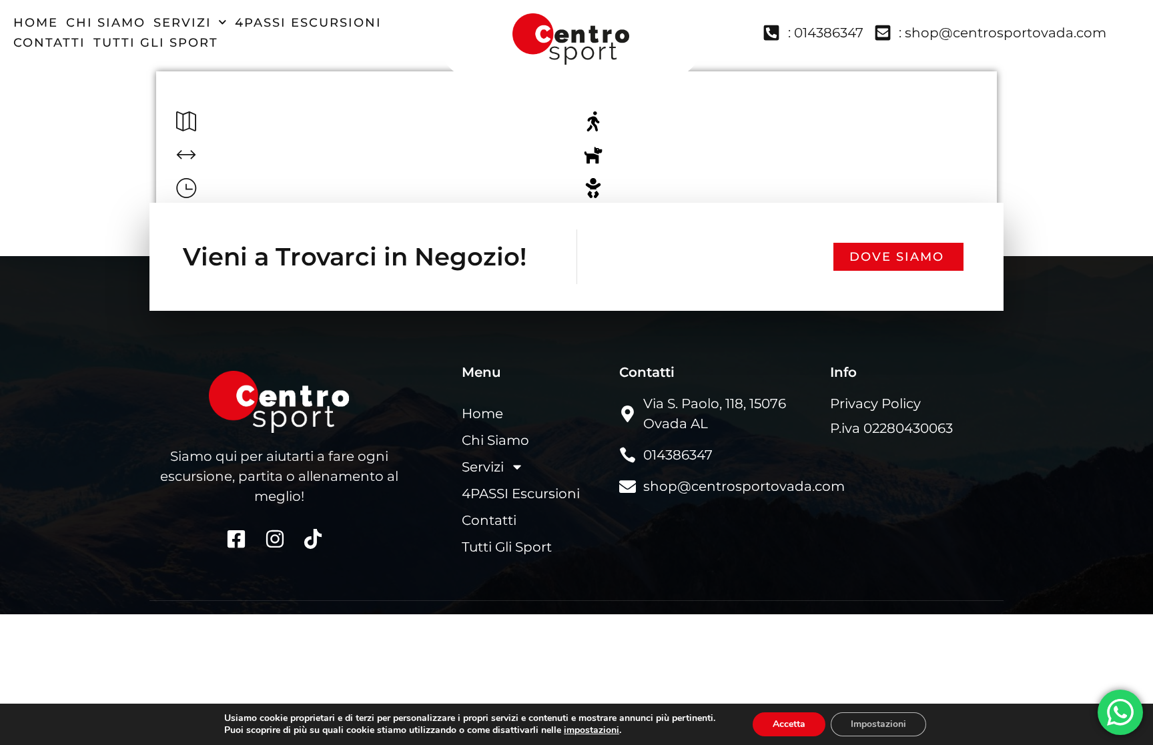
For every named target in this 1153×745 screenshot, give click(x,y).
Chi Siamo (105, 22)
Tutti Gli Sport (155, 42)
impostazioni (591, 730)
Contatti (49, 42)
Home (35, 22)
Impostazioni (878, 724)
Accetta (789, 724)
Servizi (182, 22)
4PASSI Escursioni (308, 22)
